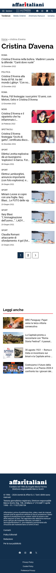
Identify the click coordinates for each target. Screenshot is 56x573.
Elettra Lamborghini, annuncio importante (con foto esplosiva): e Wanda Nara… (13, 177)
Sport (4, 150)
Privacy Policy (28, 562)
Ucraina (51, 16)
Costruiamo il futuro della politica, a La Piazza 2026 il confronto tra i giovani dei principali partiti (39, 368)
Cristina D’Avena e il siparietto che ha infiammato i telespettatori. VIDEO (13, 116)
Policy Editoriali (10, 534)
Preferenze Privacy (28, 571)
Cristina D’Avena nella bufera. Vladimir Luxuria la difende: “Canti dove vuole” (27, 61)
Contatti (7, 530)
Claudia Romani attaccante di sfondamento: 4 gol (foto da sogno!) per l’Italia (15, 237)
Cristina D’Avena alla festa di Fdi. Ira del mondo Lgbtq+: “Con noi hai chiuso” (15, 79)
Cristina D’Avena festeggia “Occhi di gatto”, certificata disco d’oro (14, 136)
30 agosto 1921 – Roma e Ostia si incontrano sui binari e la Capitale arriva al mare (39, 353)
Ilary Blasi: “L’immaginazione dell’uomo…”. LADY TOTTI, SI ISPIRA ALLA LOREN (14, 217)
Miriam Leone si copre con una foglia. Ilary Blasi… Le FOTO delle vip (15, 197)
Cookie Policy (28, 566)
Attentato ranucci (37, 16)
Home (4, 39)
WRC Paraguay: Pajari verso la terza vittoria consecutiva (36, 323)
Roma (4, 55)
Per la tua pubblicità (12, 543)
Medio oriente (19, 16)
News (4, 109)
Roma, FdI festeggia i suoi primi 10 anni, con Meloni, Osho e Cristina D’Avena (26, 98)
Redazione (8, 539)
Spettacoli (7, 129)
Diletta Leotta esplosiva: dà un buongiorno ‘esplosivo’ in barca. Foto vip (15, 157)
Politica (5, 72)
